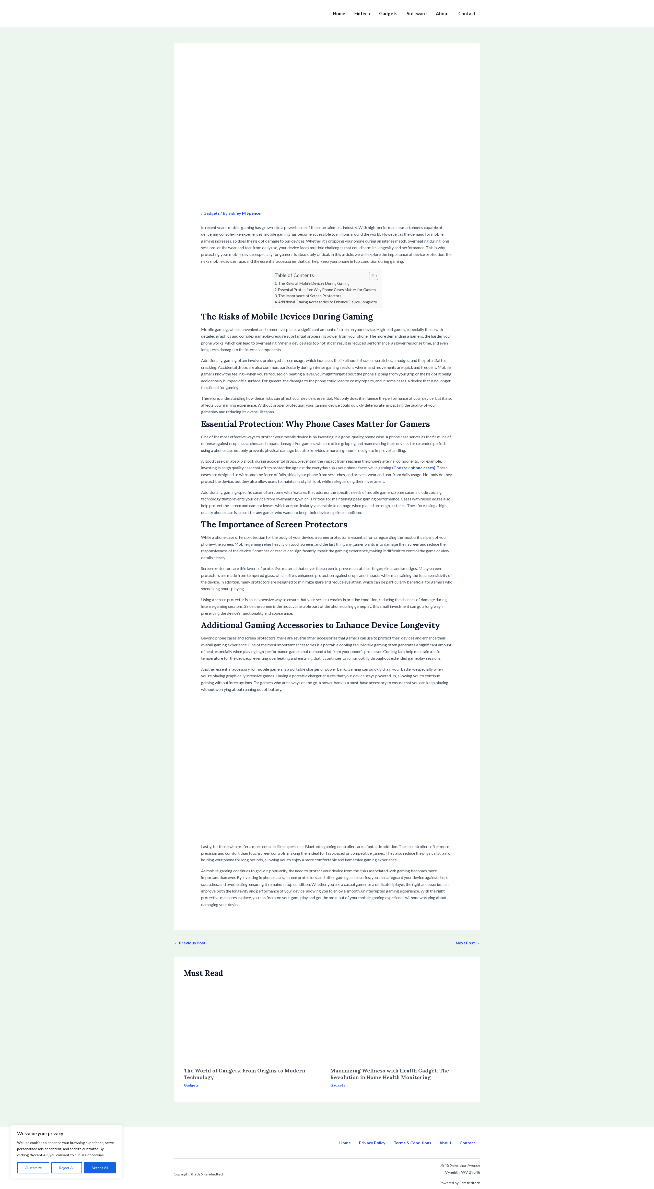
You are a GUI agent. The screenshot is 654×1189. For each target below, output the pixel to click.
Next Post (468, 942)
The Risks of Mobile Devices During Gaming (313, 283)
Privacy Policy (372, 1143)
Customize (33, 1167)
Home (339, 13)
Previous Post (190, 942)
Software (417, 13)
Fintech (362, 13)
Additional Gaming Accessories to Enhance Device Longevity (327, 302)
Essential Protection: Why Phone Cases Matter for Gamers (327, 290)
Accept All (99, 1167)
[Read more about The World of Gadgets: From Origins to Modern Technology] (254, 1023)
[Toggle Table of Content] (371, 275)
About (442, 13)
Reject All (66, 1167)
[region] (66, 1152)
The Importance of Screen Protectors (309, 296)
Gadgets (388, 13)
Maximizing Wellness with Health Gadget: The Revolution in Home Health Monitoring (389, 1073)
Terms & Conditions (412, 1143)
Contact (467, 13)
